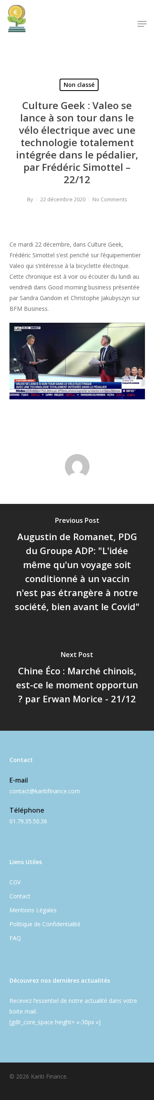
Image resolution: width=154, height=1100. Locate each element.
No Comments (109, 199)
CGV (15, 882)
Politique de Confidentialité (44, 924)
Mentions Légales (33, 910)
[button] (142, 24)
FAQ (15, 938)
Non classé (79, 85)
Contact (19, 896)
